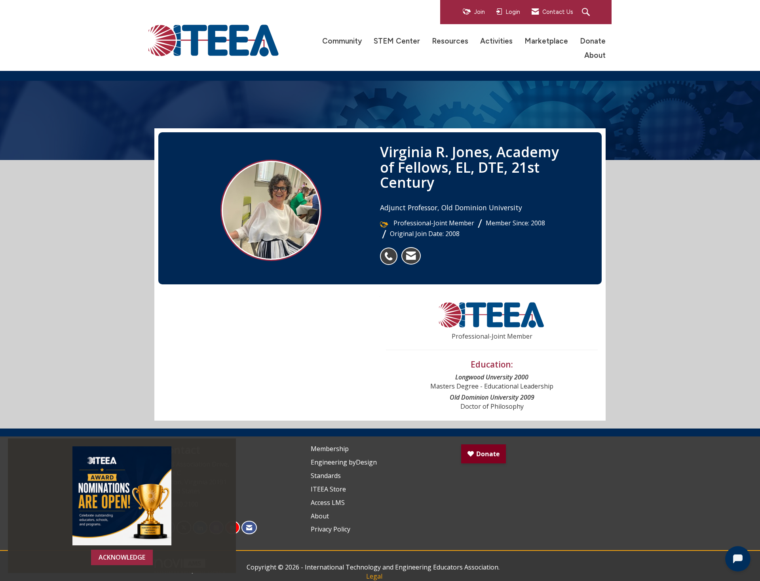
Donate (593, 41)
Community (342, 41)
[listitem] (390, 252)
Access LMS (328, 502)
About (595, 55)
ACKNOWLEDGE (122, 557)
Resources (450, 41)
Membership (330, 448)
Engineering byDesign (344, 462)
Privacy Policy (330, 529)
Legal (374, 576)
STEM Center (397, 41)
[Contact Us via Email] (249, 528)
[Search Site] (587, 12)
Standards (326, 475)
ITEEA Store (328, 489)
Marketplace (546, 41)
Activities (496, 41)
